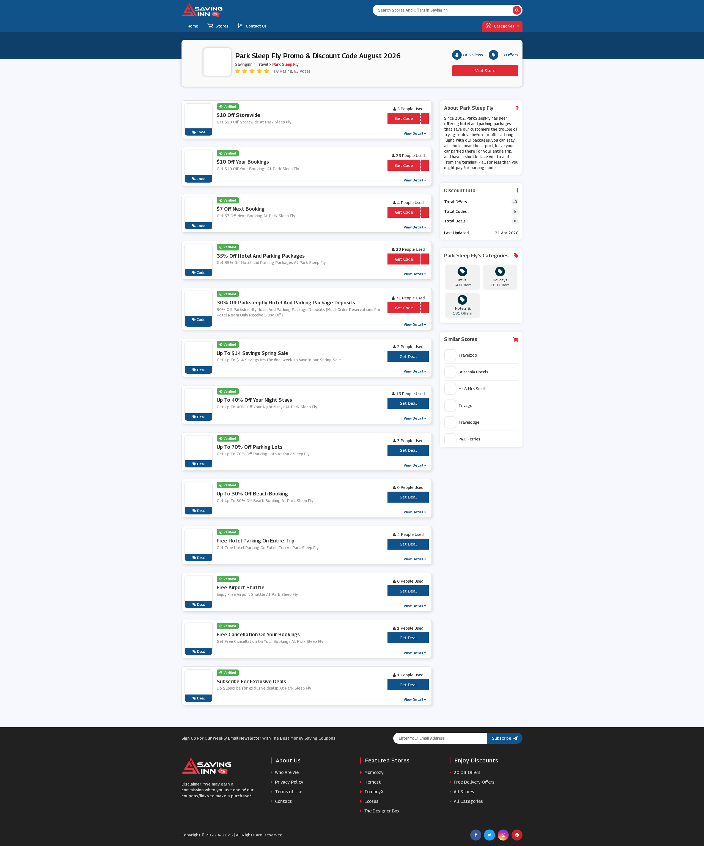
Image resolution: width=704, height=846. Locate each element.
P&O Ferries (469, 439)
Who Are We (286, 772)
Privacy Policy (288, 782)
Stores (222, 26)
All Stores (463, 791)
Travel (262, 64)
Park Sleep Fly (285, 64)
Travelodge (468, 422)
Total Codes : (456, 211)
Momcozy (373, 772)
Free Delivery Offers (473, 782)
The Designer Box (381, 811)
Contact (283, 801)
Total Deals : (456, 221)
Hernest (372, 782)
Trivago (465, 405)
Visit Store (485, 70)
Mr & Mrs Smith (472, 388)
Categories (504, 26)
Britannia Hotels (473, 372)
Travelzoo (467, 355)
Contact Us (256, 26)
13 (515, 202)
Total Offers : (456, 201)
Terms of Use (288, 791)
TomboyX (373, 791)
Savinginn (243, 64)
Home (193, 26)
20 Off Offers (466, 772)
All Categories (468, 801)
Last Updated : (457, 232)
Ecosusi (371, 801)
